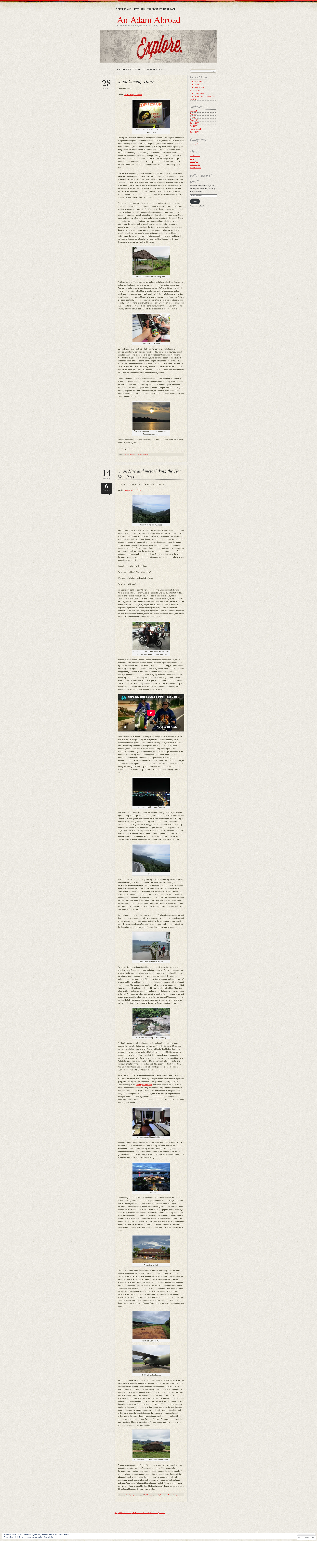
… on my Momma (196, 81)
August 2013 (194, 123)
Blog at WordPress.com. (123, 1512)
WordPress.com (195, 167)
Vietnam (175, 1495)
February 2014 (195, 117)
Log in (192, 158)
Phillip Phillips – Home (133, 94)
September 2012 (195, 129)
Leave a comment (143, 454)
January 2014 (194, 120)
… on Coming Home (136, 81)
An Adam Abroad (149, 19)
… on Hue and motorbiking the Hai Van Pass (149, 474)
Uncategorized (130, 454)
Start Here (139, 9)
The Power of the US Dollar (161, 9)
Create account (195, 155)
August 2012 (194, 132)
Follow (194, 201)
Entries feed (194, 161)
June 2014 (193, 114)
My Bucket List (123, 9)
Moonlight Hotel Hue (144, 1084)
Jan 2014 (106, 84)
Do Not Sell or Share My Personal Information (148, 1512)
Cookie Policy (48, 1537)
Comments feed (195, 164)
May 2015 (193, 111)
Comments (106, 487)
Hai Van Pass (148, 1495)
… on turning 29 (195, 84)
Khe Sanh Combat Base (162, 1495)
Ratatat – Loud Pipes (132, 490)
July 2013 (193, 126)
